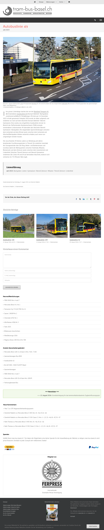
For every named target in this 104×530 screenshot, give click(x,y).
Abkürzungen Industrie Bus (11, 517)
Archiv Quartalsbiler (9, 520)
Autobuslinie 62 (9, 368)
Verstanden (93, 526)
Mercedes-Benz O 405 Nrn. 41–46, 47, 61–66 (32, 420)
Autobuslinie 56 (49, 226)
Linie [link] (21, 103)
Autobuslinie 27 (83, 229)
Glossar (5, 509)
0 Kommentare (19, 186)
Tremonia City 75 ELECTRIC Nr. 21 (15, 316)
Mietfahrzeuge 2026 (10, 343)
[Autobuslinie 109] (18, 226)
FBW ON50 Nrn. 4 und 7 (12, 308)
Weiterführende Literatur (52, 509)
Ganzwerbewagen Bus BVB (13, 363)
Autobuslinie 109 (16, 226)
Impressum (73, 515)
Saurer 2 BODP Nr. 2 (10, 321)
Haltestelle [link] (65, 103)
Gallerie (21, 226)
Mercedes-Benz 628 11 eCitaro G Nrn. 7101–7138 (20, 359)
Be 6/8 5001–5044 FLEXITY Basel (15, 372)
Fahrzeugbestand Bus (11, 390)
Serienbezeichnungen (9, 518)
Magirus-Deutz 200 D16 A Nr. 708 (15, 347)
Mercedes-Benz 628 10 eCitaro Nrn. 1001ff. (18, 386)
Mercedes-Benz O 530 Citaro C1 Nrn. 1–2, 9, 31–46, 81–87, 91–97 (39, 425)
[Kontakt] (69, 2)
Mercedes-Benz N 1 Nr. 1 (12, 312)
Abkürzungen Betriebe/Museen (12, 513)
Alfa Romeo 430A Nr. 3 (11, 330)
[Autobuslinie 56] (52, 226)
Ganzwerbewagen (10, 377)
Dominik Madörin (9, 186)
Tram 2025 (7, 334)
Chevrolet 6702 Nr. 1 (10, 325)
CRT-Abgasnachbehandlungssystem (22, 416)
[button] (4, 232)
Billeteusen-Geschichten (12, 338)
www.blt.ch (91, 520)
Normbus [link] (34, 103)
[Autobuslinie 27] (85, 229)
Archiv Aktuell (7, 522)
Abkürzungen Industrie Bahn (11, 515)
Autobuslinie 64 (22, 114)
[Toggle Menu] (101, 20)
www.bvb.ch (81, 520)
